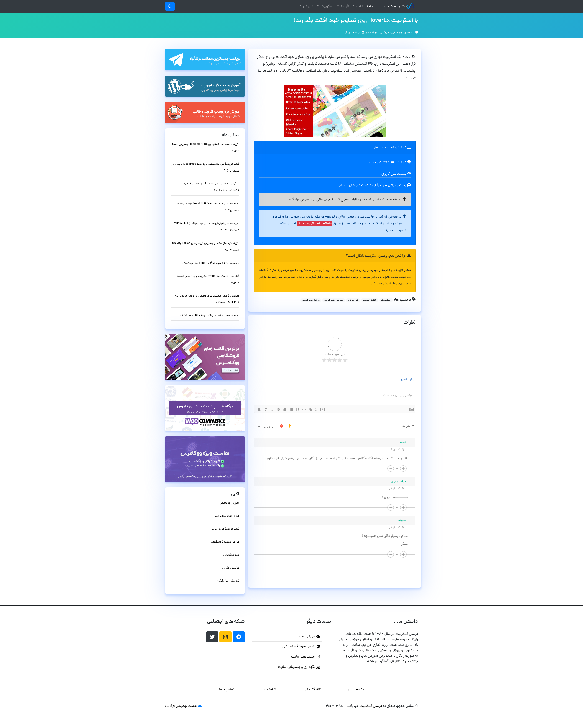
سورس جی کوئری (333, 300)
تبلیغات (270, 689)
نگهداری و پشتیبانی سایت (297, 667)
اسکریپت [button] (326, 6)
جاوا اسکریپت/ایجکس (391, 33)
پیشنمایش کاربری (394, 174)
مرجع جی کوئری (311, 300)
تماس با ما (226, 689)
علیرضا (402, 520)
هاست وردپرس (186, 706)
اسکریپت (386, 300)
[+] (322, 409)
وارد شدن (407, 379)
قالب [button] (359, 6)
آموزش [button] (307, 6)
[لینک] (310, 409)
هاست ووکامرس (229, 568)
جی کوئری (353, 300)
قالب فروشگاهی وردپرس (225, 529)
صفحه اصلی (356, 689)
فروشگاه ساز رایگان (228, 581)
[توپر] (259, 409)
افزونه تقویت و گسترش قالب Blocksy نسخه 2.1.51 (209, 316)
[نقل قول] (297, 409)
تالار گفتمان (313, 689)
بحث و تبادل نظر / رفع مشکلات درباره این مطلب (372, 185)
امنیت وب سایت (303, 657)
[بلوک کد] (304, 409)
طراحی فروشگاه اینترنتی (299, 646)
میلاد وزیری (398, 481)
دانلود (402, 162)
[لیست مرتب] (285, 409)
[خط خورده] (278, 409)
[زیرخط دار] (272, 409)
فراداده (170, 706)
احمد (402, 442)
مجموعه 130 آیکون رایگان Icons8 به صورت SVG (210, 263)
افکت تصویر (370, 300)
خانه (369, 6)
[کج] (266, 409)
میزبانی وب (307, 636)
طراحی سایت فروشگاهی (225, 542)
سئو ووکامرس (231, 555)
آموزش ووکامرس (229, 503)
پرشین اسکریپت (395, 6)
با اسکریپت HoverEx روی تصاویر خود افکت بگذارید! (356, 20)
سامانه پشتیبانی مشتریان (314, 223)
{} (316, 409)
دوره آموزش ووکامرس (226, 516)
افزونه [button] (344, 6)
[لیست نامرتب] (291, 409)
